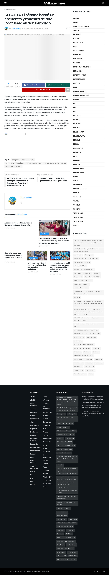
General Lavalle (79, 91)
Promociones (78, 168)
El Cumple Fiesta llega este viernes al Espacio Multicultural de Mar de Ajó (13, 256)
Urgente (76, 209)
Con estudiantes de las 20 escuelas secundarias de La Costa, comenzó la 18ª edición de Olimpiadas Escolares (60, 267)
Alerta (76, 18)
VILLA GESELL (78, 221)
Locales (46, 29)
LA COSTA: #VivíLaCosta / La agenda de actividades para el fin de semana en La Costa (88, 303)
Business (77, 34)
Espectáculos (79, 79)
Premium (87, 352)
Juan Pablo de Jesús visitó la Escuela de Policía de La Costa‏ (88, 293)
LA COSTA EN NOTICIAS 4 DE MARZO (86, 330)
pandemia (96, 348)
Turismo (76, 205)
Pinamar (76, 160)
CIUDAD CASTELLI (80, 266)
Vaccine (89, 363)
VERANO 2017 (89, 367)
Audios (76, 30)
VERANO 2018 (78, 370)
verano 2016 (78, 367)
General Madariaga (81, 95)
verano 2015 (99, 363)
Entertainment (79, 75)
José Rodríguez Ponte (81, 284)
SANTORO (96, 352)
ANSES (75, 22)
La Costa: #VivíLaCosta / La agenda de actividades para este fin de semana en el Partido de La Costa (88, 312)
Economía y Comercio (82, 67)
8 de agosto (89, 255)
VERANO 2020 (78, 213)
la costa (31, 160)
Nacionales (78, 148)
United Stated (78, 363)
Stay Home (98, 359)
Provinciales (78, 173)
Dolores (76, 63)
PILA (75, 156)
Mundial (76, 140)
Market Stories (79, 337)
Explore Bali (78, 277)
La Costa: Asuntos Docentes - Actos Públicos (86, 325)
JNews (11, 571)
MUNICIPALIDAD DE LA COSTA (84, 345)
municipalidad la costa (13, 166)
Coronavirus (78, 51)
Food (75, 87)
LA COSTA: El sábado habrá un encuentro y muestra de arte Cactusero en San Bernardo (36, 163)
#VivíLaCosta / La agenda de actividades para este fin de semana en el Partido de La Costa (88, 243)
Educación (77, 71)
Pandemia (77, 152)
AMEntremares (54, 3)
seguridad (77, 185)
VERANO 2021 (78, 217)
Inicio (6, 10)
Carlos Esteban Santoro (82, 262)
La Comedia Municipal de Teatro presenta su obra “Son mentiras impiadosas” (37, 266)
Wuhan (91, 374)
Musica (76, 144)
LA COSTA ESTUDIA (80, 334)
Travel (76, 201)
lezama (76, 120)
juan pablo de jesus (19, 160)
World (76, 225)
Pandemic (77, 352)
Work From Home (80, 374)
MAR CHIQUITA (78, 132)
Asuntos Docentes (81, 26)
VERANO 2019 (90, 370)
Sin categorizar (79, 189)
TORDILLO (77, 197)
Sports (76, 193)
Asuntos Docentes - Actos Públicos (86, 258)
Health (76, 99)
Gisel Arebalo (16, 29)
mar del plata (79, 136)
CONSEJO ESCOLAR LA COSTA (84, 269)
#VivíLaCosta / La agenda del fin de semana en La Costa (86, 250)
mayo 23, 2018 (28, 29)
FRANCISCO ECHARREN (92, 277)
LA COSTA (76, 116)
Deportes (55, 258)
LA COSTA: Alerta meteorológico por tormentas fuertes (86, 319)
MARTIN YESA (91, 337)
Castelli (76, 39)
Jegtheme (46, 571)
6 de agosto (78, 255)
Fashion (76, 83)
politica (76, 164)
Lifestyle (77, 124)
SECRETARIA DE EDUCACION (83, 359)
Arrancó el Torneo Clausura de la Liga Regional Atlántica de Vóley (18, 224)
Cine (75, 47)
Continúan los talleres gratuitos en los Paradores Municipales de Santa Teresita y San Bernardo (54, 240)
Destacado (12, 10)
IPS (74, 107)
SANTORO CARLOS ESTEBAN (83, 356)
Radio (75, 177)
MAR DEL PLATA (95, 334)
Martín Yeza (78, 341)
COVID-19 (97, 273)
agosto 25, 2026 (10, 228)
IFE (74, 103)
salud (75, 181)
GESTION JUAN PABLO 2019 (83, 280)
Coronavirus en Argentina (82, 273)
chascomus (78, 43)
